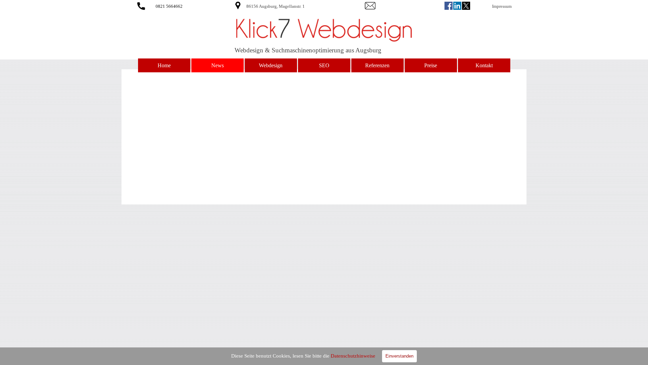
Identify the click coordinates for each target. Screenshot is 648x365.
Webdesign (270, 65)
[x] (466, 6)
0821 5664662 (169, 6)
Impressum (502, 6)
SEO (324, 65)
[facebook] (448, 6)
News (217, 65)
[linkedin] (457, 6)
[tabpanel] (294, 6)
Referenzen (377, 65)
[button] (141, 5)
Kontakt (484, 65)
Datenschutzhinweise (353, 356)
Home (164, 65)
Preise (430, 65)
